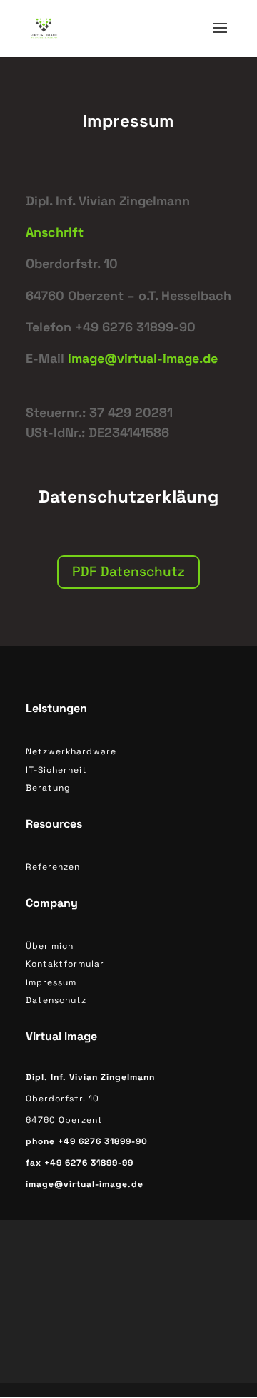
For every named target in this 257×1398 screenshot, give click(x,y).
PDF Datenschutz (128, 571)
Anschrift (55, 232)
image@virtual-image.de (143, 358)
